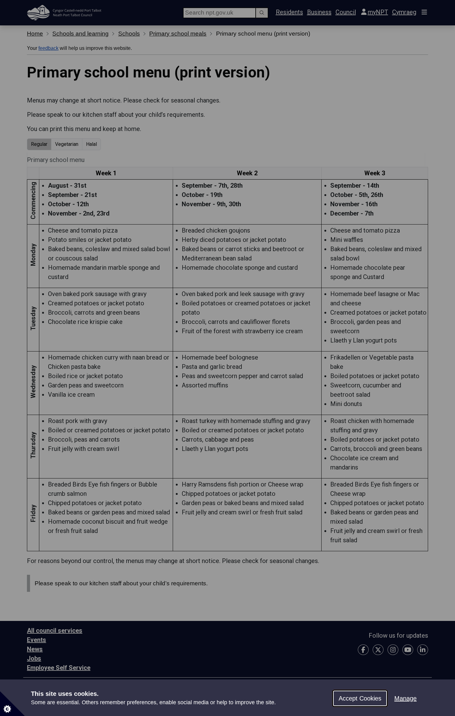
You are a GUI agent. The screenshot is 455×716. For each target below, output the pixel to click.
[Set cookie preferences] (12, 703)
